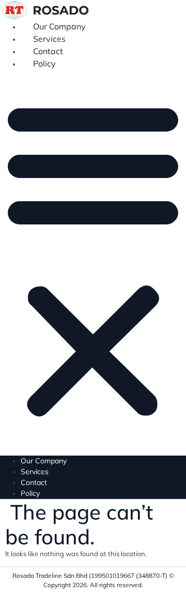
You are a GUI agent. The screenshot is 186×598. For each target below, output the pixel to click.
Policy (44, 63)
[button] (93, 258)
